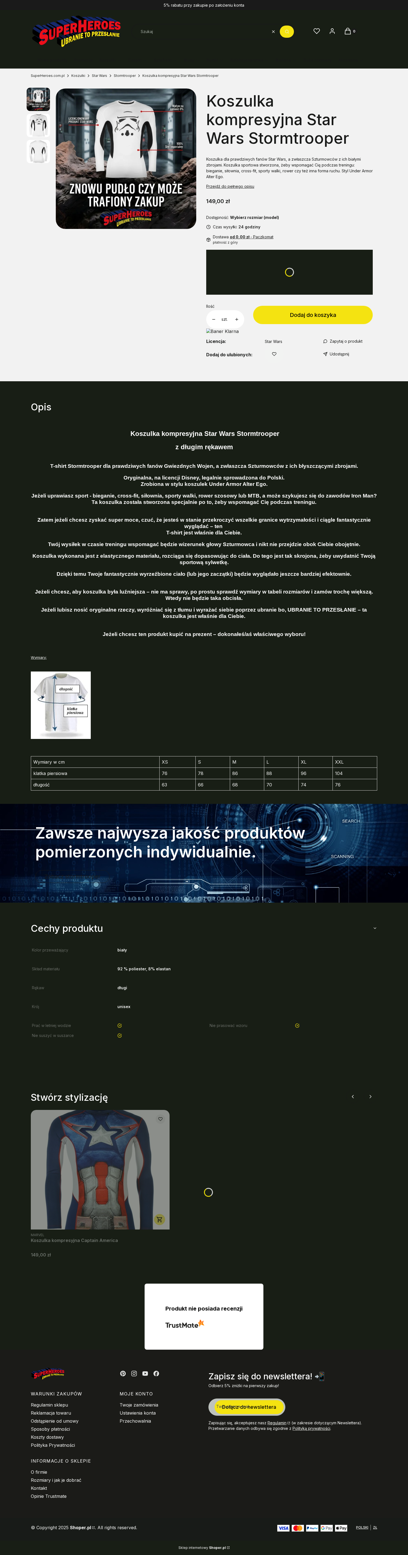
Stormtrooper (125, 76)
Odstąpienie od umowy (55, 1421)
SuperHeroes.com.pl (48, 76)
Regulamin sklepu (49, 1405)
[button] (287, 32)
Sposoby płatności (50, 1429)
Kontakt (39, 1488)
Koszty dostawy (47, 1437)
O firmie (39, 1472)
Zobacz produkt (159, 1219)
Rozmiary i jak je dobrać (56, 1480)
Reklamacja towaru (51, 1413)
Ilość (210, 306)
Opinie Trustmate (49, 1496)
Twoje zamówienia (139, 1405)
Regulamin (277, 1422)
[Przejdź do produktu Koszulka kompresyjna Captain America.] (100, 1170)
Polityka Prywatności (53, 1445)
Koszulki (78, 76)
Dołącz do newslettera (249, 1407)
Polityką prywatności (311, 1428)
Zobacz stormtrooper (72, 876)
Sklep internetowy (202, 1548)
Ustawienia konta (138, 1413)
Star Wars (99, 76)
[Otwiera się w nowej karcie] (123, 1373)
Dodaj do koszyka (313, 315)
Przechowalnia (135, 1421)
